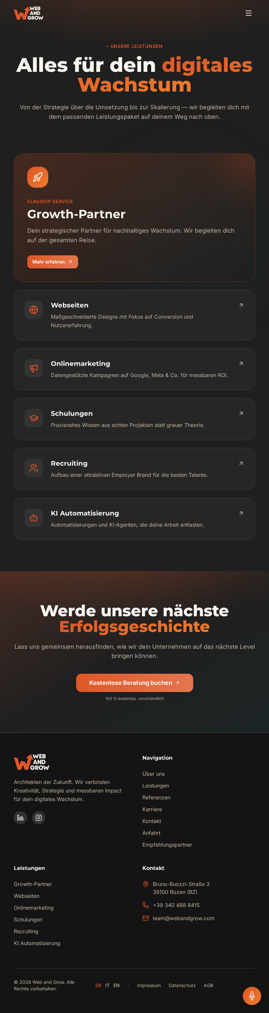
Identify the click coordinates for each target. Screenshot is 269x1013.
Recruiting (26, 931)
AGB (208, 985)
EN (117, 985)
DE (98, 985)
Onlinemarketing (34, 907)
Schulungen (28, 919)
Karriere (152, 809)
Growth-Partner (33, 884)
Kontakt (151, 821)
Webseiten (26, 896)
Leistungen (155, 785)
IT (107, 985)
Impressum (149, 985)
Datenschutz (182, 985)
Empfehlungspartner (167, 844)
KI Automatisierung (37, 943)
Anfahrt (151, 833)
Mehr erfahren (55, 263)
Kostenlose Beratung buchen (130, 682)
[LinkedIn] (20, 817)
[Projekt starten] (252, 996)
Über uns (153, 773)
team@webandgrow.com (184, 918)
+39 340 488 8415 (176, 905)
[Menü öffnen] (248, 13)
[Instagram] (38, 817)
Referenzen (156, 797)
